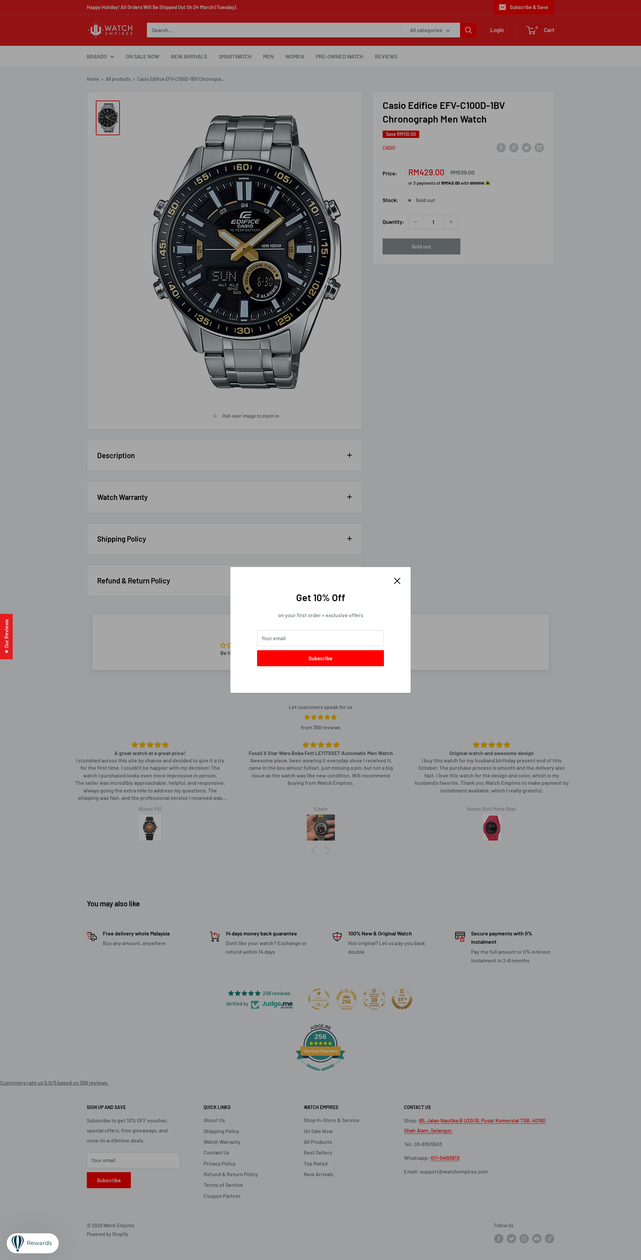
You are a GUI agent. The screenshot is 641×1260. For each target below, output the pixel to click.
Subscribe (320, 658)
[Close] (397, 580)
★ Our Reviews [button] (6, 636)
